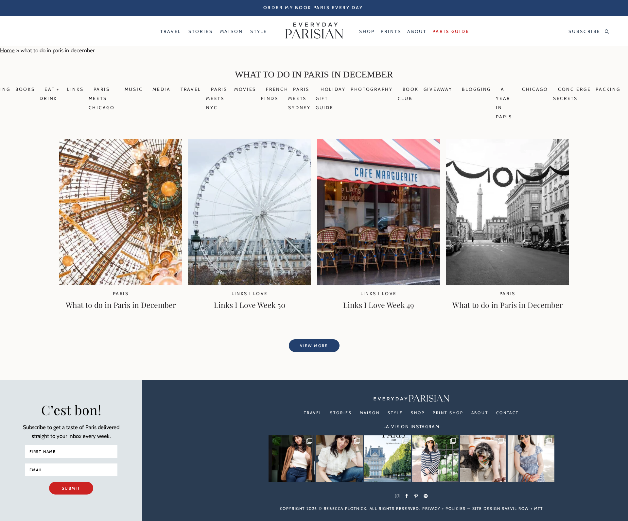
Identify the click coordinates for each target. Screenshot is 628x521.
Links (75, 89)
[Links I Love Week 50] (249, 283)
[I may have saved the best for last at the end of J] (483, 458)
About (479, 412)
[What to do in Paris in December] (120, 283)
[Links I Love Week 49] (378, 283)
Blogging (476, 89)
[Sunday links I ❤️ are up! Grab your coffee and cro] (435, 458)
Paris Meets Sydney (299, 98)
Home (7, 50)
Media (161, 89)
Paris (121, 293)
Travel (191, 89)
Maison (370, 412)
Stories (341, 412)
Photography (372, 89)
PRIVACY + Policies (444, 508)
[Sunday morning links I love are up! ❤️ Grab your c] (292, 458)
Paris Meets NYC (216, 98)
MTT (538, 508)
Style (395, 412)
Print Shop (448, 412)
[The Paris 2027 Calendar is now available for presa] (387, 458)
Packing (608, 89)
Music (134, 89)
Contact (507, 412)
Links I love (250, 293)
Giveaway (438, 89)
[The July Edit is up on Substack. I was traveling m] (531, 458)
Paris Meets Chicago (102, 98)
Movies (245, 89)
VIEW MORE (314, 345)
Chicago (535, 89)
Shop (418, 412)
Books (25, 89)
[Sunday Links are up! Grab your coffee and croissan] (339, 458)
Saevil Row (515, 508)
